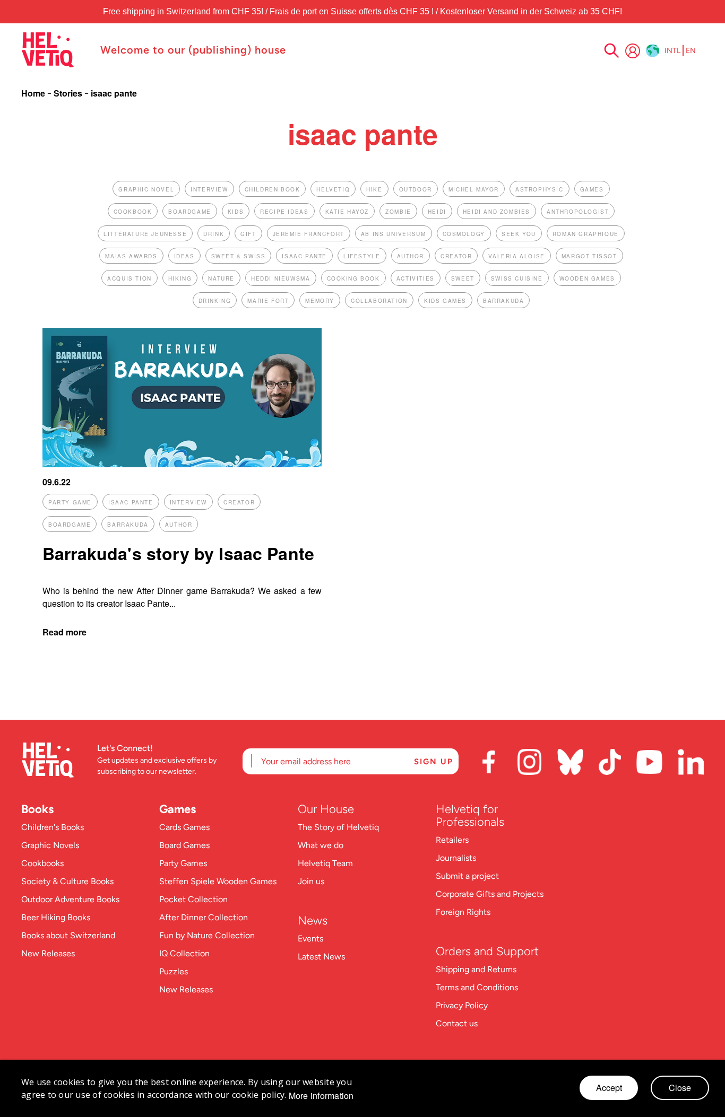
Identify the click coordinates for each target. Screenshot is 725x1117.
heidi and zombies (496, 211)
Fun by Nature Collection (207, 935)
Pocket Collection (193, 899)
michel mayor (473, 189)
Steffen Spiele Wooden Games (218, 881)
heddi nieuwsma (280, 278)
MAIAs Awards (131, 256)
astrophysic (539, 189)
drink (213, 234)
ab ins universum (393, 234)
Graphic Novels (50, 845)
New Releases (48, 953)
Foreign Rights (463, 912)
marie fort (268, 300)
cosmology (464, 234)
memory (319, 300)
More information (321, 1096)
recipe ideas (284, 211)
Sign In (632, 50)
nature (221, 278)
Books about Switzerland (68, 935)
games (592, 189)
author (411, 256)
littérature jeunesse (145, 234)
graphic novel (146, 189)
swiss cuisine (517, 278)
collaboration (379, 300)
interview (209, 189)
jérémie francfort (308, 234)
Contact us (457, 1023)
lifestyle (361, 256)
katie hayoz (347, 211)
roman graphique (586, 234)
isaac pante (304, 256)
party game (70, 502)
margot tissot (589, 256)
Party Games (183, 863)
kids (236, 211)
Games (177, 809)
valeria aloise (516, 256)
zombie (398, 211)
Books (37, 809)
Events (310, 938)
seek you (519, 234)
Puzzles (173, 971)
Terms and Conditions (477, 987)
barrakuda (503, 300)
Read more (64, 632)
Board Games (184, 845)
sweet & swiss (238, 256)
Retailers (452, 840)
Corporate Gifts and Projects (489, 894)
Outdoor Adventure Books (70, 899)
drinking (214, 300)
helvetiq (333, 189)
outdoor (415, 189)
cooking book (353, 278)
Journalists (456, 858)
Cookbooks (42, 863)
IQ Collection (184, 953)
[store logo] (55, 50)
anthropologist (578, 211)
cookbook (133, 211)
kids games (445, 300)
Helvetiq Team (325, 863)
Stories (69, 93)
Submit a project (467, 876)
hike (374, 189)
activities (415, 278)
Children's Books (52, 827)
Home (34, 93)
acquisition (129, 278)
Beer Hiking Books (55, 917)
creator (456, 256)
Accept (609, 1087)
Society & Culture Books (67, 881)
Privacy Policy (462, 1005)
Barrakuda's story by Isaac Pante (178, 553)
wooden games (587, 278)
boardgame (189, 211)
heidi (437, 211)
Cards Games (184, 827)
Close (680, 1087)
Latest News (321, 957)
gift (248, 234)
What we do (320, 845)
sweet (462, 278)
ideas (184, 256)
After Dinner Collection (203, 917)
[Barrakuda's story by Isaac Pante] (182, 464)
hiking (180, 278)
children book (272, 189)
